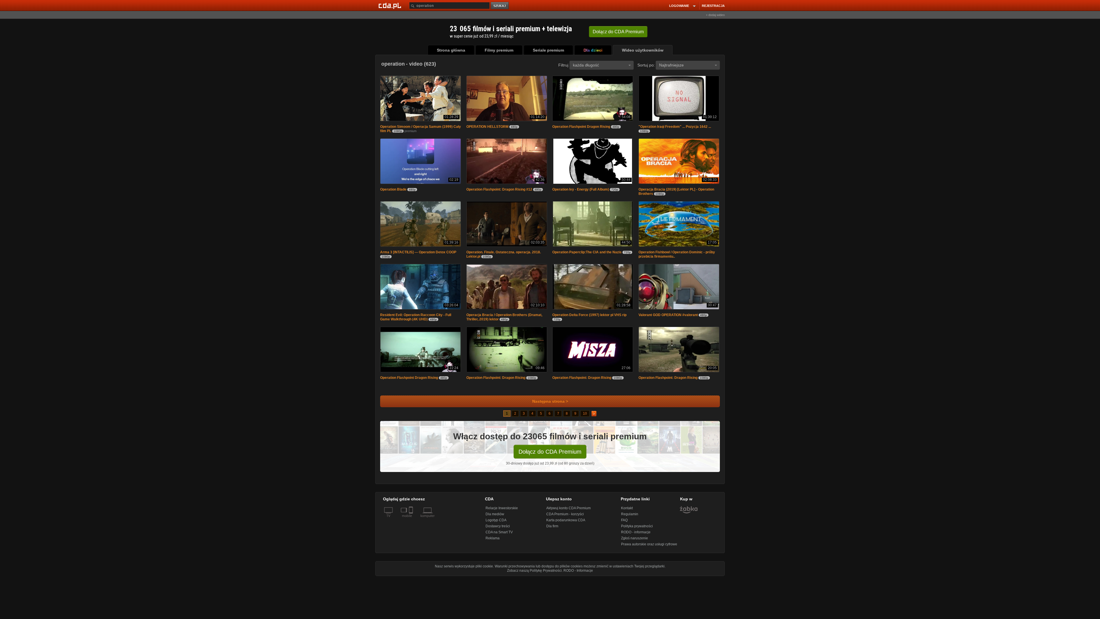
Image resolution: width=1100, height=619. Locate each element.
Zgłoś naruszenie (634, 541)
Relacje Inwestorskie (502, 511)
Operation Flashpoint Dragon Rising (581, 127)
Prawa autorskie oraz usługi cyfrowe (649, 547)
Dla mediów (495, 517)
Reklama (493, 541)
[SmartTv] (411, 522)
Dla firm (552, 529)
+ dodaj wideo (715, 15)
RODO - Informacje (578, 573)
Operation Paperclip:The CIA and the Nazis (587, 254)
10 (585, 416)
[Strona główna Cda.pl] (390, 5)
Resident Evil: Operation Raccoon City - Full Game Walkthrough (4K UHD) (415, 319)
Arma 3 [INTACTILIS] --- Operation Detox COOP (418, 254)
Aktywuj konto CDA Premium (568, 511)
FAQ (624, 523)
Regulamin (629, 517)
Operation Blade (393, 191)
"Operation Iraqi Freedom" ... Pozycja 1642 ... (675, 127)
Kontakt (627, 511)
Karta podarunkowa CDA (565, 523)
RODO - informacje (636, 535)
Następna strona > (550, 404)
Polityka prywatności (637, 529)
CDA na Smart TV (499, 535)
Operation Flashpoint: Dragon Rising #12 (499, 191)
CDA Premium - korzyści (565, 517)
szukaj (500, 6)
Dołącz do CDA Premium (550, 454)
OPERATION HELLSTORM (487, 127)
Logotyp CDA (496, 523)
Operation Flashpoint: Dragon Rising (495, 381)
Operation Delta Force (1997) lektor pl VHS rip (589, 317)
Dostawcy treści (498, 529)
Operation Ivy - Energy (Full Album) (580, 191)
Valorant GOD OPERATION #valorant (668, 317)
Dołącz (618, 31)
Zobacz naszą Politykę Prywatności (534, 573)
